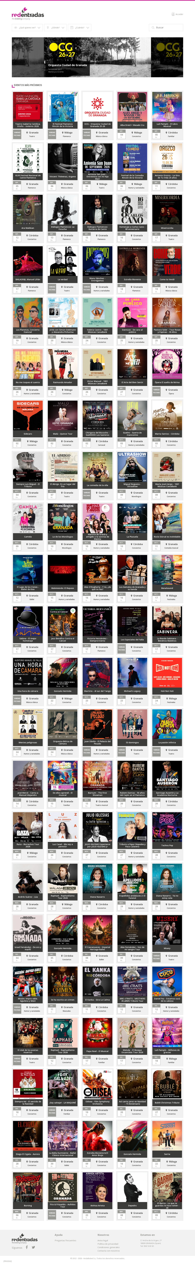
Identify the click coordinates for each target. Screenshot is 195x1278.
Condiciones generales (109, 1247)
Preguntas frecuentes (65, 1240)
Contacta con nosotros (109, 1250)
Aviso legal (103, 1240)
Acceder (179, 14)
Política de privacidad (108, 1243)
